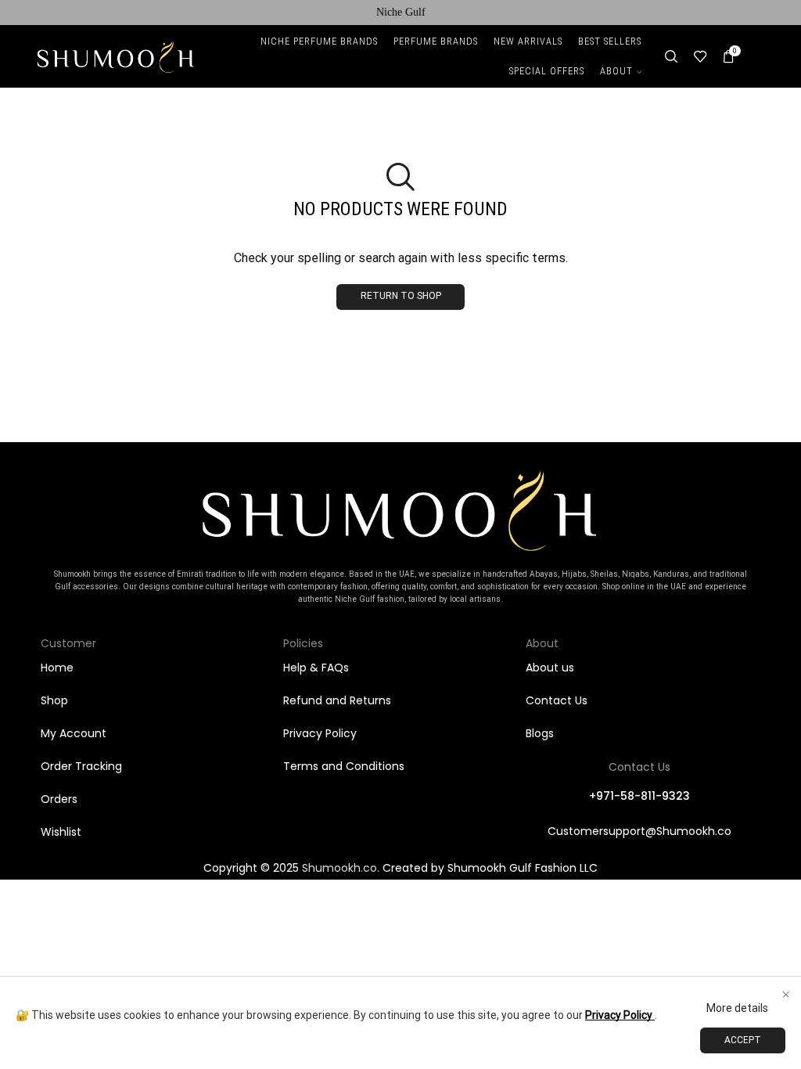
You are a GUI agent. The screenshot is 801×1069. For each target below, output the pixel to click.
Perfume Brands (435, 41)
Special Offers (546, 71)
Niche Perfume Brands (319, 41)
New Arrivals (528, 41)
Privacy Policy (620, 1015)
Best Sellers (609, 41)
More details (737, 1008)
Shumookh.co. (340, 868)
